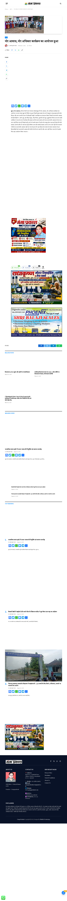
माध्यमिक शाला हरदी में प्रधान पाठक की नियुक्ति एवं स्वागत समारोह (23, 449)
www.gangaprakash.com (31, 790)
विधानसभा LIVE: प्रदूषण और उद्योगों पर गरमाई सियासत (17, 372)
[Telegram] (6, 70)
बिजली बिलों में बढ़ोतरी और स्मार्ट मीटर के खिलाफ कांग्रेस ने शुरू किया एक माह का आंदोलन (28, 487)
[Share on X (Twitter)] (15, 50)
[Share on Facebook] (12, 50)
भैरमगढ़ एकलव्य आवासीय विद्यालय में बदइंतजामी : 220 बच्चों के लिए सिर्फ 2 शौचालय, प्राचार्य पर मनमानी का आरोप (33, 494)
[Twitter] (6, 66)
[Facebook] (6, 62)
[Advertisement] (36, 68)
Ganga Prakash (20, 819)
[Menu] (7, 3)
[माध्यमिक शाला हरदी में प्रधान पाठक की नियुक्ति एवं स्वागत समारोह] (33, 431)
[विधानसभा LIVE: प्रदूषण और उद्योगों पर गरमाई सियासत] (18, 362)
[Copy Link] (22, 50)
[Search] (60, 3)
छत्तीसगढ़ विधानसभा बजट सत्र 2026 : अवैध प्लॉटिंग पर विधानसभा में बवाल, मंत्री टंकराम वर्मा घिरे (47, 373)
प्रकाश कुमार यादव (13, 45)
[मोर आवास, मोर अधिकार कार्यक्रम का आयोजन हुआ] (24, 33)
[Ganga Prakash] (33, 3)
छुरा (6, 37)
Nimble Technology (45, 819)
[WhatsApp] (6, 74)
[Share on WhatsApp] (18, 50)
